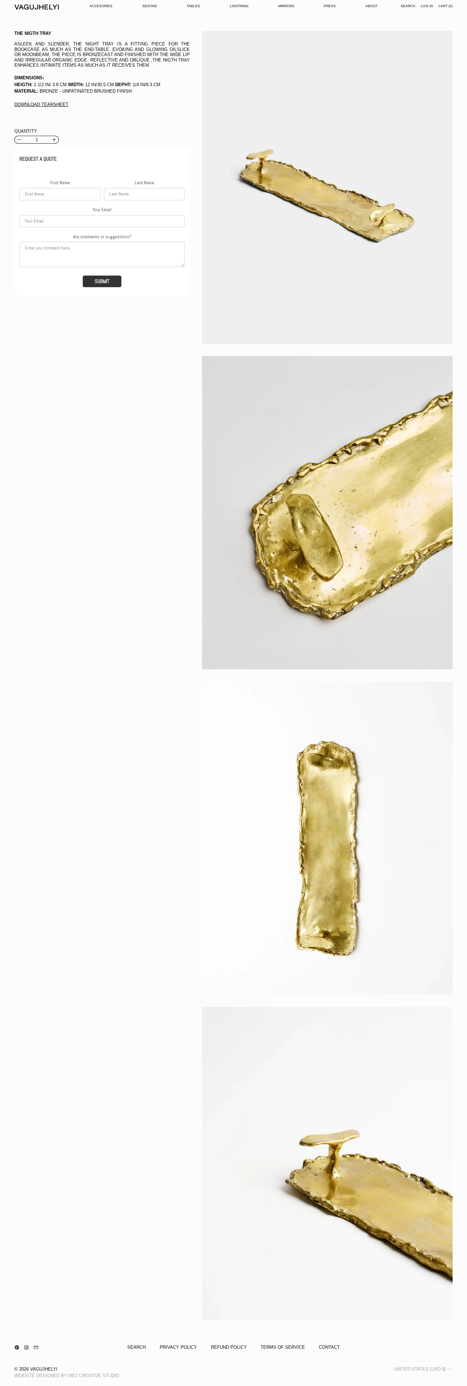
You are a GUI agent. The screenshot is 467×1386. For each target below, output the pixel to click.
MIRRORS (286, 6)
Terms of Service (283, 1347)
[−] (19, 140)
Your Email (102, 210)
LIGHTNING (239, 6)
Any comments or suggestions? (102, 237)
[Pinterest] (16, 1347)
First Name (60, 183)
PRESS (330, 6)
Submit (102, 281)
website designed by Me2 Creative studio (66, 1375)
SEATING (149, 6)
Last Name (144, 183)
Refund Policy (229, 1347)
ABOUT (371, 6)
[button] (327, 187)
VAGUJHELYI (43, 1369)
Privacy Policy (178, 1347)
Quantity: (26, 131)
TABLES (193, 6)
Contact (329, 1347)
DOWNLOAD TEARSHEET (41, 104)
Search (136, 1347)
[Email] (36, 1347)
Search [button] (408, 6)
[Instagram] (26, 1347)
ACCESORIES (101, 6)
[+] (54, 140)
